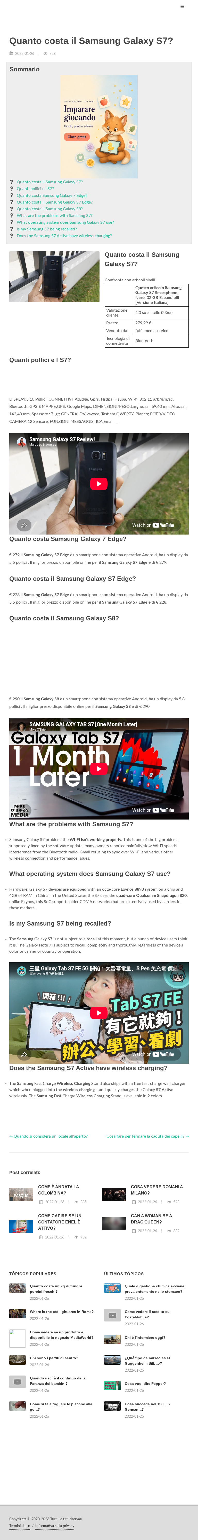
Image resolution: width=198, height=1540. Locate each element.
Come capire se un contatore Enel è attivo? (59, 1222)
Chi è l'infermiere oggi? (145, 1337)
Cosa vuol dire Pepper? (145, 1383)
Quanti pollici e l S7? (35, 189)
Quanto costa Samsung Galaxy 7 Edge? (52, 195)
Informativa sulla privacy (54, 1526)
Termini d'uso (19, 1526)
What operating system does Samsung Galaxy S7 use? (65, 222)
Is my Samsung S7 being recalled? (47, 229)
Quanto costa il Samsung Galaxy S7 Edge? (55, 202)
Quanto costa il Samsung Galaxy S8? (50, 209)
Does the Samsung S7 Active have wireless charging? (64, 236)
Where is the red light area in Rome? (62, 1312)
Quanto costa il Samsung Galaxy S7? (50, 182)
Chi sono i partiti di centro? (54, 1358)
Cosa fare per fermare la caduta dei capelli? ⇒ (147, 1136)
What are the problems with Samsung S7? (55, 216)
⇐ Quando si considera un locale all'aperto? (48, 1136)
